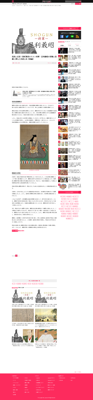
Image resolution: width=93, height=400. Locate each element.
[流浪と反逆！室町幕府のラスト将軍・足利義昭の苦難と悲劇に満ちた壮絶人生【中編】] (46, 296)
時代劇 (77, 203)
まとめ (26, 378)
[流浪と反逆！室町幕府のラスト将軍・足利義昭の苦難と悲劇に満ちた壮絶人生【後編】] (34, 41)
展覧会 (70, 213)
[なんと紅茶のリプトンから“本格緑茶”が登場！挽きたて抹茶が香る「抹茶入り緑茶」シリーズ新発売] (63, 144)
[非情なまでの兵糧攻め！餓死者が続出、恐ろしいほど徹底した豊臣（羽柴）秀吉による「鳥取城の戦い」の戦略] (46, 336)
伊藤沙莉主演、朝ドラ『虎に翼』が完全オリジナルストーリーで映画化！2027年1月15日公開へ (74, 78)
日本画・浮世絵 (28, 380)
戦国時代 (69, 196)
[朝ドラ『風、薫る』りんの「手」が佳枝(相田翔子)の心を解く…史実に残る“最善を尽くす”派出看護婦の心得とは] (63, 180)
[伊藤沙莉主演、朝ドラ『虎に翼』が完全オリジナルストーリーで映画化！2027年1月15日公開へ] (63, 79)
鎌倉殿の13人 (70, 218)
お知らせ (38, 380)
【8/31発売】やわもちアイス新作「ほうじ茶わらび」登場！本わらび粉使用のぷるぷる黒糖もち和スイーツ (74, 128)
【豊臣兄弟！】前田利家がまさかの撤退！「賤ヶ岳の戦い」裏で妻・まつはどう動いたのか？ (74, 121)
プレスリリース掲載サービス (69, 28)
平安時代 (64, 199)
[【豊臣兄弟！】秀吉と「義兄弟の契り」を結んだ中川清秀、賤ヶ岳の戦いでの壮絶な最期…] (63, 137)
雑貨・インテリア (16, 385)
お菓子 (63, 203)
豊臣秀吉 (64, 213)
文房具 (63, 211)
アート (14, 380)
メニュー (13, 1)
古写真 (14, 394)
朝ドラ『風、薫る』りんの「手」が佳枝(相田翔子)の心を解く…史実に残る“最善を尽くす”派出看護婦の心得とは (74, 179)
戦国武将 (76, 199)
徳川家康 (68, 208)
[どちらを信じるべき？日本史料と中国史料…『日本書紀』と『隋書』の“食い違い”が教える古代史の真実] (63, 165)
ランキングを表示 (69, 192)
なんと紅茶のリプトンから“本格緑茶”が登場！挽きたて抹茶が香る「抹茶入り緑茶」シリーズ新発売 (74, 143)
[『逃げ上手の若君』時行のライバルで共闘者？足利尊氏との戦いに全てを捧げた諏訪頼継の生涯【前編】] (63, 72)
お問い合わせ (50, 382)
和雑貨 (26, 385)
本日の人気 (38, 389)
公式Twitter (67, 36)
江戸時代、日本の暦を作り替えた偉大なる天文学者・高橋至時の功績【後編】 (23, 324)
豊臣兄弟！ (69, 211)
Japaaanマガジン (19, 5)
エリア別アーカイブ (40, 387)
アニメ (70, 199)
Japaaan (46, 1)
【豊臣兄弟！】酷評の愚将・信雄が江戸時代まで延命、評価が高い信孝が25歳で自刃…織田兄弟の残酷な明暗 (74, 86)
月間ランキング (39, 392)
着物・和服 (27, 382)
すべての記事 (15, 378)
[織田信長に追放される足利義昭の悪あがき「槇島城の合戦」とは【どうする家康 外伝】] (23, 336)
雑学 (77, 201)
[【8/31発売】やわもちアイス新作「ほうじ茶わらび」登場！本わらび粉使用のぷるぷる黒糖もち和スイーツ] (63, 129)
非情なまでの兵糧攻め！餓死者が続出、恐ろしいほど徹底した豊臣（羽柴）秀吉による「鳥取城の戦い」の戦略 (46, 345)
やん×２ (49, 63)
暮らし (14, 392)
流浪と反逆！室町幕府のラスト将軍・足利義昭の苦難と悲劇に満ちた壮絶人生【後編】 (45, 5)
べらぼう (69, 206)
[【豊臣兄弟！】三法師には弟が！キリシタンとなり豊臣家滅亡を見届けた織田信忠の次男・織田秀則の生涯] (63, 65)
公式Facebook (61, 36)
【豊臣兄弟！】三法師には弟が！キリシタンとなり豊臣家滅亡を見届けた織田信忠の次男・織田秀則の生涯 (74, 64)
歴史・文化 (26, 5)
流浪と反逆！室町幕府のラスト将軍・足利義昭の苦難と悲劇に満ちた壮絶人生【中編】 (38, 92)
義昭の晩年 (18, 230)
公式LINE (72, 36)
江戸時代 (63, 196)
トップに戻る (78, 372)
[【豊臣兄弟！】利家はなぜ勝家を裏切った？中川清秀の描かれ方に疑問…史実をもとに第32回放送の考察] (63, 94)
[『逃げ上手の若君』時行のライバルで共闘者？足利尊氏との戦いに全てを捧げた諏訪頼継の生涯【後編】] (63, 101)
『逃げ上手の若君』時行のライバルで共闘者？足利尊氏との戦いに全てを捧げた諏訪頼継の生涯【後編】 (74, 100)
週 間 (69, 45)
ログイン (73, 3)
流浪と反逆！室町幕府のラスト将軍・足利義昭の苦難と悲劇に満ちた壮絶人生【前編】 (23, 305)
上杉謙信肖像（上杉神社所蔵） (34, 170)
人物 (19, 63)
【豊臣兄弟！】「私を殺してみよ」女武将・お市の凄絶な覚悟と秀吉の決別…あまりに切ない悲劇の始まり (74, 114)
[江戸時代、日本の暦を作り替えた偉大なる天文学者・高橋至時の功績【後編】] (23, 315)
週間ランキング (51, 389)
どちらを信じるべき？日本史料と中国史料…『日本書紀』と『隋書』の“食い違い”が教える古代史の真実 (74, 164)
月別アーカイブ (51, 387)
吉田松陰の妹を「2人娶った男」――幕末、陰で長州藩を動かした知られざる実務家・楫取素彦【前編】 (74, 150)
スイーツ (72, 201)
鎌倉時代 (76, 213)
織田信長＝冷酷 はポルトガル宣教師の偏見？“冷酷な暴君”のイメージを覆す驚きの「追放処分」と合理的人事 (74, 157)
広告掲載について (39, 382)
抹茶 (73, 208)
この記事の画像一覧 (35, 280)
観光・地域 (15, 389)
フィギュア (76, 211)
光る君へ (70, 216)
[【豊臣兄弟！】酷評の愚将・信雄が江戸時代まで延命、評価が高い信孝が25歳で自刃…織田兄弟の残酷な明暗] (63, 87)
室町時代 (25, 283)
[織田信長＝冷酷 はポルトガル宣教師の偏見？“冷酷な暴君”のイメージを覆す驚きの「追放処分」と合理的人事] (63, 158)
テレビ (64, 206)
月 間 (77, 45)
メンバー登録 (78, 3)
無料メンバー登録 (51, 385)
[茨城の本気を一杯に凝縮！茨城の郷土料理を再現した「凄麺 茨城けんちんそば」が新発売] (63, 187)
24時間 (62, 45)
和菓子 (26, 387)
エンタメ (26, 389)
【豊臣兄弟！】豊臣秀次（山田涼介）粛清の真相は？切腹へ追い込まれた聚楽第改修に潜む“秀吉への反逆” (74, 107)
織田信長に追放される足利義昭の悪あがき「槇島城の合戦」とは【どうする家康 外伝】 (23, 344)
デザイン (78, 208)
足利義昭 (41, 283)
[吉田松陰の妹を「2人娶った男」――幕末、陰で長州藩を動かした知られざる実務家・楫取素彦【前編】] (63, 151)
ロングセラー (65, 201)
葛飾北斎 (76, 216)
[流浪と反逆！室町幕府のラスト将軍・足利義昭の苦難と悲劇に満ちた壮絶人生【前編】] (23, 296)
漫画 (72, 203)
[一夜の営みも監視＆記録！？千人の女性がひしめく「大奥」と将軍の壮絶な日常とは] (63, 172)
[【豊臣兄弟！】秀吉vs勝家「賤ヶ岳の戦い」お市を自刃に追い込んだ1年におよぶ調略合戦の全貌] (63, 51)
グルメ (14, 387)
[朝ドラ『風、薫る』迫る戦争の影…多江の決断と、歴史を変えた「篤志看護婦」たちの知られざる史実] (63, 58)
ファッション (16, 382)
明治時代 (62, 208)
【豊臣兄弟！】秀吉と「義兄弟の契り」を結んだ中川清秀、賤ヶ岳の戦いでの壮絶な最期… (74, 136)
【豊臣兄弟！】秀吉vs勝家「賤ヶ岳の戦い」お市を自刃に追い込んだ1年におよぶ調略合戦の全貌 (74, 50)
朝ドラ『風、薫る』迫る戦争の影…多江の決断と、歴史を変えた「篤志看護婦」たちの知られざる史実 (74, 57)
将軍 (30, 283)
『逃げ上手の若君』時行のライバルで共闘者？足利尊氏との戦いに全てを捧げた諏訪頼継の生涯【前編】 (74, 71)
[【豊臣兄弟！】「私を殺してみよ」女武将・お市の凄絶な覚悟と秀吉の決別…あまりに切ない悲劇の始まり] (63, 115)
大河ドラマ (76, 196)
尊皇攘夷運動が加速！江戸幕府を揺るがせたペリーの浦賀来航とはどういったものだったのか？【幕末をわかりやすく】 (46, 325)
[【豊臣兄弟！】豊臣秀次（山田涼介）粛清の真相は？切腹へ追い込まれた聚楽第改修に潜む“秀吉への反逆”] (63, 108)
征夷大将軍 (35, 283)
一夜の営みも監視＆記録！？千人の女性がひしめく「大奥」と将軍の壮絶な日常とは (74, 171)
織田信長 (76, 206)
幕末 (68, 203)
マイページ (38, 385)
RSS (77, 36)
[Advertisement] (34, 17)
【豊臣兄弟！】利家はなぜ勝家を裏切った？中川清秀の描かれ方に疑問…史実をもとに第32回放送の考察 (74, 93)
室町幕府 (19, 283)
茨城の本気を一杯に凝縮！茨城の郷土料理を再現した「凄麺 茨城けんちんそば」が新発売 (74, 186)
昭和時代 (64, 216)
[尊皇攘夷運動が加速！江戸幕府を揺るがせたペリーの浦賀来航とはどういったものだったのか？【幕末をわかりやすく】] (46, 315)
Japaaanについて (51, 380)
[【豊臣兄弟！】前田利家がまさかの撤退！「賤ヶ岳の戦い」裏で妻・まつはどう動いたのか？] (63, 122)
